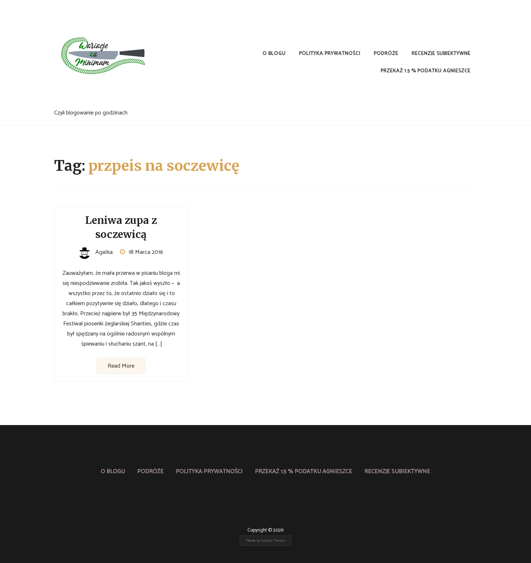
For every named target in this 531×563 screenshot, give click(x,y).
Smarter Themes (273, 540)
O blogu (274, 53)
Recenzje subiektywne (441, 53)
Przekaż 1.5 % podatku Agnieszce (426, 71)
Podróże (386, 53)
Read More (121, 366)
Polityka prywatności (330, 53)
